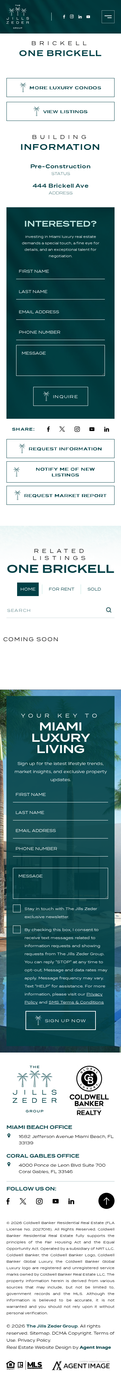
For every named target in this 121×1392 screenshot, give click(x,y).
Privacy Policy (34, 1340)
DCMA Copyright (71, 1333)
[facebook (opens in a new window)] (64, 17)
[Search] (108, 610)
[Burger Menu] (108, 16)
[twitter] (62, 429)
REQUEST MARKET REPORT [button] (65, 495)
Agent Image (95, 1347)
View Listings (65, 111)
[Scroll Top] (106, 1201)
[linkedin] (106, 429)
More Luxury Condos (65, 88)
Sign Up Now (65, 1021)
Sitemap (40, 1333)
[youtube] (92, 429)
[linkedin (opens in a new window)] (80, 17)
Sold (94, 589)
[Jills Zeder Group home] (17, 17)
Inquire (65, 396)
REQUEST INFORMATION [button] (65, 449)
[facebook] (48, 429)
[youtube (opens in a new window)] (88, 17)
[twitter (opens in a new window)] (23, 1201)
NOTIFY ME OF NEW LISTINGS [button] (65, 472)
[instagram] (77, 429)
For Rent (61, 589)
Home (27, 589)
